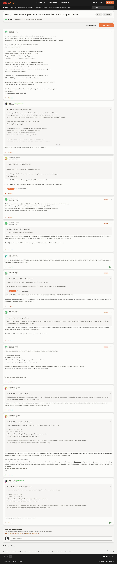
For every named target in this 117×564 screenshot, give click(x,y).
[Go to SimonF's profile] (6, 103)
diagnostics (20, 147)
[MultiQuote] (5, 98)
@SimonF (10, 188)
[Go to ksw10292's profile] (6, 20)
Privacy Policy (7, 561)
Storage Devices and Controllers (34, 19)
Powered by (106, 561)
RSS (21, 561)
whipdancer (12, 157)
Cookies (14, 561)
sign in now (36, 531)
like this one (77, 462)
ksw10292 (10, 19)
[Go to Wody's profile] (6, 256)
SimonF (10, 103)
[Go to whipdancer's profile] (6, 158)
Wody (10, 255)
